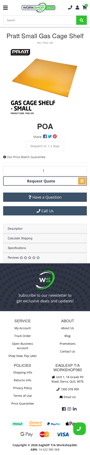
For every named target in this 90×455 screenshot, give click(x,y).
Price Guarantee (22, 403)
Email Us (69, 397)
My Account (22, 328)
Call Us (47, 210)
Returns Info (22, 380)
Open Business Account (22, 346)
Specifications (17, 248)
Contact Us (67, 351)
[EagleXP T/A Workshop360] (38, 7)
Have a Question (46, 197)
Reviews (14, 257)
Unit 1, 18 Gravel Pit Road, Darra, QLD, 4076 (67, 379)
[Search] (81, 20)
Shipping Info (22, 372)
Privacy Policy (22, 388)
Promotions (68, 344)
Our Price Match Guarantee (26, 157)
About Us (67, 328)
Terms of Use (22, 396)
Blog (67, 336)
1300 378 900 (69, 389)
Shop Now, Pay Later (22, 356)
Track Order (22, 336)
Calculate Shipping (20, 238)
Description (15, 228)
